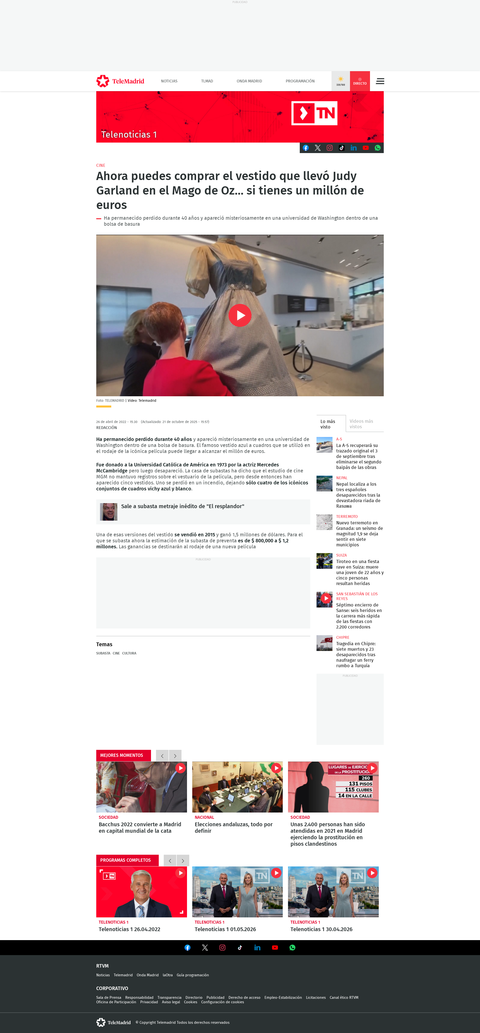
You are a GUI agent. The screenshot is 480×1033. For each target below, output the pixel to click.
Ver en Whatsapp (293, 948)
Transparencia (170, 998)
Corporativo (112, 988)
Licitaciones (316, 998)
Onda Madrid (249, 81)
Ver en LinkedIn (257, 948)
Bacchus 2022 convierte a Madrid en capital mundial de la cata (141, 787)
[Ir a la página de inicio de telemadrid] (120, 81)
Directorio (194, 998)
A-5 (339, 439)
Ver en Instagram (223, 948)
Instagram (330, 148)
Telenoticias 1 (113, 922)
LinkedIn (354, 148)
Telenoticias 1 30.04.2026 (333, 891)
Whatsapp (378, 148)
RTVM (102, 966)
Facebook (306, 148)
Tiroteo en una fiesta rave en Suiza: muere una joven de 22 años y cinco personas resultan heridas (324, 561)
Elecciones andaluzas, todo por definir (237, 787)
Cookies (190, 1002)
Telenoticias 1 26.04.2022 (141, 891)
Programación (300, 81)
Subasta (103, 653)
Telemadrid (123, 975)
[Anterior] (162, 755)
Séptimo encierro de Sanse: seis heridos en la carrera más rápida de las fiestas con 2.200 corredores (324, 600)
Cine (100, 165)
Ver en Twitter (205, 949)
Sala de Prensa (108, 998)
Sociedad (108, 817)
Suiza (341, 555)
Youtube (366, 148)
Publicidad (215, 998)
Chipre (343, 637)
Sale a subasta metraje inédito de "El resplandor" (109, 512)
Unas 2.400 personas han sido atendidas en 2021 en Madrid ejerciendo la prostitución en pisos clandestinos (333, 787)
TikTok (342, 148)
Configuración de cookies (222, 1002)
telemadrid (113, 1022)
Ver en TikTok (240, 949)
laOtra (168, 975)
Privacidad (149, 1002)
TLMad (207, 81)
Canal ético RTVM (344, 998)
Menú (380, 81)
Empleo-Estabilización (283, 998)
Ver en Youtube (275, 948)
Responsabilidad (139, 998)
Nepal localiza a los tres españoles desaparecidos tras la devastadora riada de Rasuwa (324, 483)
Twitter (318, 148)
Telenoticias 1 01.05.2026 (237, 891)
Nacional (204, 817)
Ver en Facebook (187, 949)
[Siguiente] (175, 755)
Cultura (129, 653)
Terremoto (347, 517)
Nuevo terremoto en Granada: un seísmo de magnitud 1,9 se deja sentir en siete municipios (324, 522)
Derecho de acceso (244, 998)
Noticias (169, 81)
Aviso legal (171, 1002)
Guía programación (193, 975)
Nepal (342, 478)
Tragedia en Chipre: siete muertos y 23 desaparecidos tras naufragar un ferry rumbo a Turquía (324, 643)
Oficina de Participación (116, 1002)
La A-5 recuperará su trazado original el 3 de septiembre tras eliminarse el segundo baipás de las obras (324, 445)
